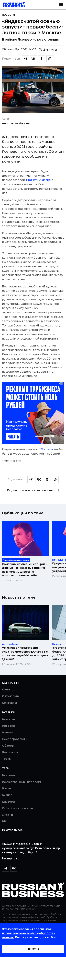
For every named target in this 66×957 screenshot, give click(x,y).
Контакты (9, 702)
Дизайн (7, 815)
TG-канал (46, 449)
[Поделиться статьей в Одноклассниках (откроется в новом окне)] (41, 58)
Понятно (33, 948)
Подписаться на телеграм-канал (31, 490)
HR (4, 821)
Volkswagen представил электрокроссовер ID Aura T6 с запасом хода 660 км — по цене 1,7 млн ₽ (25, 653)
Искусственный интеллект (21, 782)
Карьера (8, 801)
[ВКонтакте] (13, 868)
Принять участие (38, 180)
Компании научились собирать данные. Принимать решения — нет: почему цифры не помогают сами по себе (25, 570)
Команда (8, 689)
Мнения (7, 732)
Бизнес (7, 795)
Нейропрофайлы (14, 739)
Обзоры (8, 745)
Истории (8, 726)
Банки (6, 788)
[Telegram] (5, 868)
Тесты (6, 758)
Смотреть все (12, 830)
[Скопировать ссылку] (49, 58)
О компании (10, 696)
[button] (61, 4)
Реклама (8, 775)
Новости (8, 15)
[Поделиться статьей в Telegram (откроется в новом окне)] (25, 58)
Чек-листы (10, 752)
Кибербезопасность (17, 808)
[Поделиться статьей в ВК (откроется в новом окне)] (33, 58)
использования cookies (19, 933)
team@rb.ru (10, 858)
